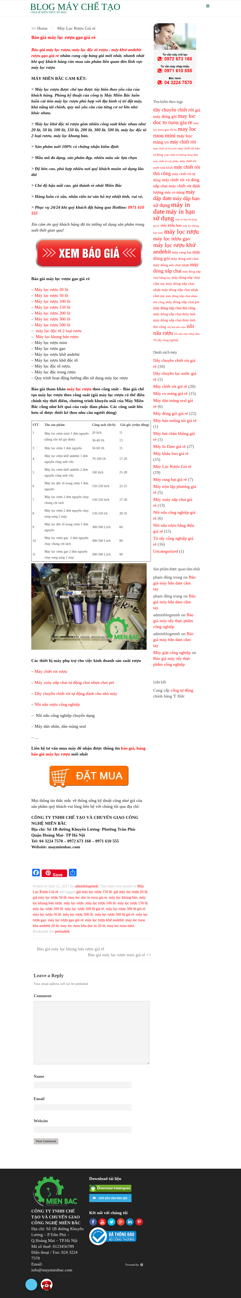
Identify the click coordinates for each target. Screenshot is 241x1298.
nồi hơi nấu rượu (176, 327)
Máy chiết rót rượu (51, 671)
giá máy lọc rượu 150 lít (94, 892)
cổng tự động (182, 690)
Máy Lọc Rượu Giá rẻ (172, 466)
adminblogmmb (86, 886)
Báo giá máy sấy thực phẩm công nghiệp (173, 620)
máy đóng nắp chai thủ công (174, 308)
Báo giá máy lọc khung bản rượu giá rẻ (70, 949)
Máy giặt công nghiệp (172, 652)
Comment (43, 995)
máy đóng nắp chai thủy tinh (174, 314)
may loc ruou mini (120, 926)
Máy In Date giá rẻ (169, 446)
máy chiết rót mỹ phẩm (166, 161)
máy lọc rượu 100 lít (100, 903)
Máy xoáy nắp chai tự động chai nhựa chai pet (74, 682)
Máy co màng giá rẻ (170, 393)
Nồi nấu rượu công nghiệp (57, 704)
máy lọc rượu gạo (171, 238)
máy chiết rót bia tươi (165, 148)
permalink (62, 931)
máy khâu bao (171, 225)
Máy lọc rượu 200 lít (52, 313)
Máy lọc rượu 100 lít (52, 301)
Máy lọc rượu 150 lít (52, 307)
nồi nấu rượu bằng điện (187, 334)
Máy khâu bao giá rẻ (171, 453)
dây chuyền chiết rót (173, 109)
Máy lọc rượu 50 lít (51, 295)
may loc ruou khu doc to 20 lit (82, 926)
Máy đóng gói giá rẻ (170, 413)
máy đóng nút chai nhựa (171, 265)
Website (41, 1120)
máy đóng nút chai (184, 259)
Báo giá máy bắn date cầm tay (174, 583)
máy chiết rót (183, 141)
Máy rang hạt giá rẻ (170, 479)
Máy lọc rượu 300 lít (52, 319)
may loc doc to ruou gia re (87, 897)
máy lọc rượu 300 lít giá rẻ (125, 909)
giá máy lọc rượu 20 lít (130, 892)
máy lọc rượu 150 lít (132, 903)
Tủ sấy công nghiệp (165, 340)
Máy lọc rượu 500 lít (52, 324)
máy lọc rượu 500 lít (78, 914)
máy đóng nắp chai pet (182, 302)
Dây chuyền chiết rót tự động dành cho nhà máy (76, 693)
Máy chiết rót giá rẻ (170, 386)
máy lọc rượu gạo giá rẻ (65, 920)
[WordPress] (142, 1264)
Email (39, 1098)
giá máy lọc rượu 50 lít (49, 897)
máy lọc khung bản (123, 897)
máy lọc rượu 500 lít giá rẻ (114, 914)
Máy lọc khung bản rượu (57, 336)
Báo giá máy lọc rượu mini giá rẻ (117, 954)
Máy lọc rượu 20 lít (51, 289)
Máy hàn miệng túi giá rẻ (175, 420)
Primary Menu (207, 6)
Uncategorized (165, 551)
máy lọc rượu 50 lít (47, 914)
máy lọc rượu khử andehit (104, 920)
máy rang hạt (181, 252)
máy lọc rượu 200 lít (48, 909)
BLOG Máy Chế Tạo (75, 7)
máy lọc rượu (79, 389)
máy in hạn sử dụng (174, 215)
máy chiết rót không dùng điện (181, 155)
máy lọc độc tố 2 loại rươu (58, 330)
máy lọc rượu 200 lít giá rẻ (84, 909)
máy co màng (175, 192)
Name (39, 1076)
